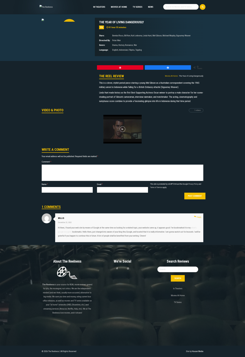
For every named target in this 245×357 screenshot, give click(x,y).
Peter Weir (116, 40)
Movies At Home (119, 7)
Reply (199, 217)
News (150, 7)
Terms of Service (156, 187)
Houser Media (197, 351)
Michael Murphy (169, 35)
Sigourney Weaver (183, 35)
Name (45, 184)
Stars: (101, 35)
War (135, 45)
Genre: (102, 45)
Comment (46, 161)
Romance (129, 45)
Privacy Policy (193, 184)
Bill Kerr (127, 35)
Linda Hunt (147, 35)
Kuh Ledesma (136, 35)
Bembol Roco (117, 35)
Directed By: (104, 40)
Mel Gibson (157, 35)
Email (100, 184)
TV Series (137, 7)
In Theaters (99, 7)
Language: (103, 50)
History (121, 45)
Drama (115, 45)
